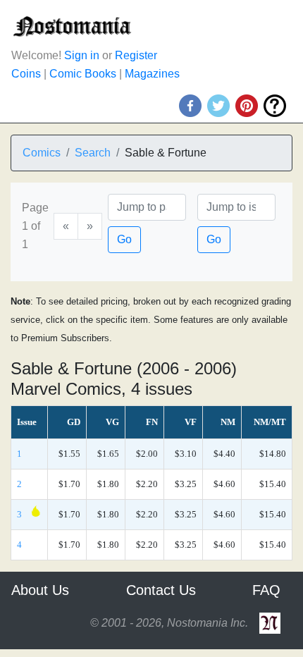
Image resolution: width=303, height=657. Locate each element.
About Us (40, 590)
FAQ (266, 590)
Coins (26, 74)
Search (93, 153)
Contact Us (161, 590)
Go (124, 239)
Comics (42, 153)
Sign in (81, 55)
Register (136, 55)
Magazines (152, 74)
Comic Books (82, 74)
